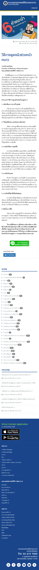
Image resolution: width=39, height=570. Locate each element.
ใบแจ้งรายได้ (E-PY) (7, 522)
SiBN (3, 532)
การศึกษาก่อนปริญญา (7, 449)
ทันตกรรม (7, 283)
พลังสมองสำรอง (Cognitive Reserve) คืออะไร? (16, 375)
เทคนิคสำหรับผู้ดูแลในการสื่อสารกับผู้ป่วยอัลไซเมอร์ (18, 399)
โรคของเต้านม (8, 299)
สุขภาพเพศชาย (8, 357)
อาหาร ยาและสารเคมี (11, 360)
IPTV (3, 530)
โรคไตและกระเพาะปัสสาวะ (12, 308)
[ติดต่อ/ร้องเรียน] (29, 565)
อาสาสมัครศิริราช (6, 470)
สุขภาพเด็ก (8, 348)
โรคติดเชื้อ (7, 305)
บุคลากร (4, 467)
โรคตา (6, 302)
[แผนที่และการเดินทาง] (34, 565)
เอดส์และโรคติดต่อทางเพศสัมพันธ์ (14, 363)
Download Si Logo (6, 535)
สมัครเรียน (4, 497)
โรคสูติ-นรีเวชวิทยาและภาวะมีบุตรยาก (16, 335)
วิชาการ (4, 454)
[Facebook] (13, 565)
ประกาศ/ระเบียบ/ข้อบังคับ (8, 514)
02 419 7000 (30, 554)
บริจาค (3, 465)
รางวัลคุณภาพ (5, 500)
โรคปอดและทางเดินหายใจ (12, 314)
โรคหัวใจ (7, 338)
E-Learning (4, 538)
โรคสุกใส (6, 332)
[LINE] (8, 565)
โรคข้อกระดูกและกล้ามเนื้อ (12, 296)
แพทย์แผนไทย (8, 287)
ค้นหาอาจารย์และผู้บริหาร (8, 492)
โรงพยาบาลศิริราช (6, 459)
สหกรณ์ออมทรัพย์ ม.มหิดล (8, 520)
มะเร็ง (6, 293)
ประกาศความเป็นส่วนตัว (8, 475)
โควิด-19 (7, 274)
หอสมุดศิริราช (5, 502)
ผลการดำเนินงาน (6, 487)
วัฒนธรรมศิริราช (6, 512)
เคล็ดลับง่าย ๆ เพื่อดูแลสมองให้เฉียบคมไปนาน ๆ (17, 391)
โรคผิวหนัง (7, 317)
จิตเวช (6, 280)
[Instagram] (19, 565)
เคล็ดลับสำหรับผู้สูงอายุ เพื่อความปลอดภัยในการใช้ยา (19, 383)
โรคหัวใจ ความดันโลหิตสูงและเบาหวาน (16, 341)
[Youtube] (24, 565)
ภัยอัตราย (7, 290)
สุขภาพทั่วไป (8, 351)
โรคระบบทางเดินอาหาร (11, 320)
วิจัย (3, 457)
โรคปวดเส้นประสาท (10, 311)
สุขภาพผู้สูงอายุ (8, 354)
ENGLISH (34, 8)
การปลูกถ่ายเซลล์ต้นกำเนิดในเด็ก (13, 277)
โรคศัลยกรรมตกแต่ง (10, 326)
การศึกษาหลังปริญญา (7, 452)
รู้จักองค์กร (4, 484)
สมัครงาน (4, 495)
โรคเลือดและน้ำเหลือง (11, 323)
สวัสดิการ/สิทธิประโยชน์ (8, 517)
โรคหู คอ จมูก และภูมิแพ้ (12, 344)
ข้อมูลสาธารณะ (6, 472)
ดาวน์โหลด (10, 255)
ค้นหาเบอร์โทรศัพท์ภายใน (8, 525)
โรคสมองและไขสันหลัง (11, 329)
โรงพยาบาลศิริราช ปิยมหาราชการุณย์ (11, 462)
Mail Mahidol (5, 527)
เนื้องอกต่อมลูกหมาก (8, 407)
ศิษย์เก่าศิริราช (5, 490)
